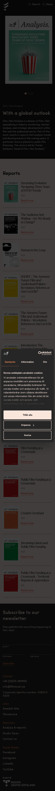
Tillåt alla (27, 414)
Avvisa (27, 435)
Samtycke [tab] (10, 361)
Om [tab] (45, 361)
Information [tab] (27, 361)
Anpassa (25, 425)
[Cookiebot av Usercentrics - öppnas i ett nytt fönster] (38, 353)
